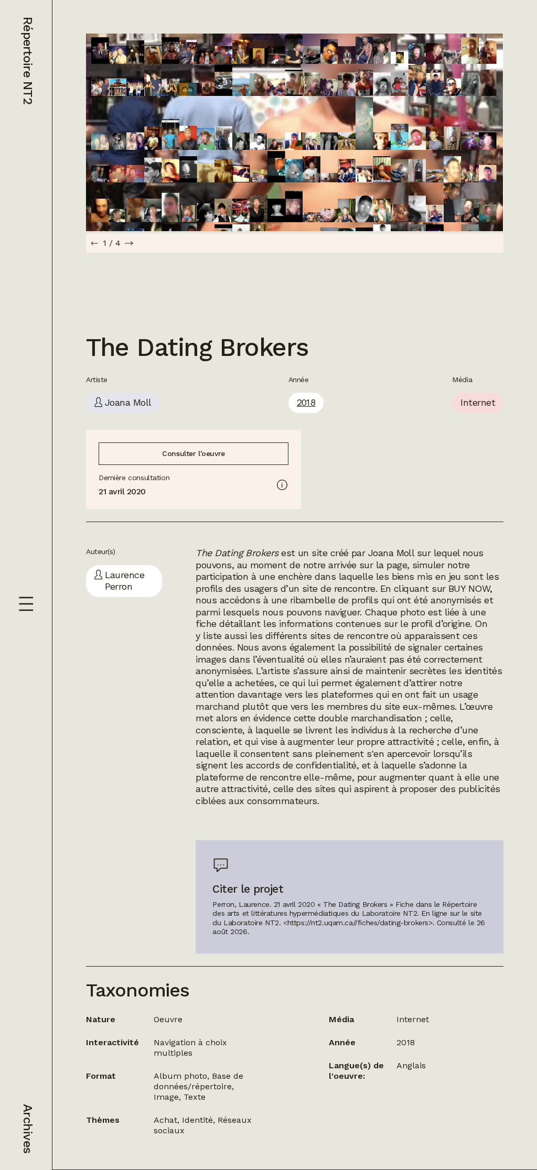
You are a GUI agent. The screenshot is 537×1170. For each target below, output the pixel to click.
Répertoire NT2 (27, 60)
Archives (27, 1128)
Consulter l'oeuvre (193, 453)
